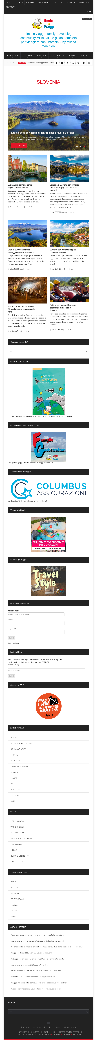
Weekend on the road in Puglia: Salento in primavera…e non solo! (36, 989)
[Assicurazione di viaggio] (48, 489)
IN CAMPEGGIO (16, 761)
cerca (85, 12)
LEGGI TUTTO (19, 146)
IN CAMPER (15, 755)
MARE (13, 784)
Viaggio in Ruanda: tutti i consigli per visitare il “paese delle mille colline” (39, 983)
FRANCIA (14, 905)
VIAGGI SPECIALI (57, 56)
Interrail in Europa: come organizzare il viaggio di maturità (33, 977)
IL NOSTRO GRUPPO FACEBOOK (69, 1032)
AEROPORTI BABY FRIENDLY (21, 743)
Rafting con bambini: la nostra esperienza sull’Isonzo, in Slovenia (63, 308)
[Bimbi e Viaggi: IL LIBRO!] (48, 391)
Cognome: (12, 628)
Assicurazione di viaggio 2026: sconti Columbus (29, 965)
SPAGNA (14, 916)
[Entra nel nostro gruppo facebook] (48, 447)
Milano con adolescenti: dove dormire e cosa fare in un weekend (36, 971)
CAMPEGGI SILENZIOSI (19, 766)
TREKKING (15, 795)
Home (8, 2)
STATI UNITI (15, 893)
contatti (19, 2)
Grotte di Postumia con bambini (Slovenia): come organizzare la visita (21, 309)
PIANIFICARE (41, 56)
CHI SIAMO (57, 1035)
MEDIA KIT (67, 1035)
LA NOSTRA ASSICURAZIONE (29, 1035)
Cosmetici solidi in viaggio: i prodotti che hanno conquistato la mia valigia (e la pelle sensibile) (47, 947)
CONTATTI (35, 1032)
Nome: (10, 620)
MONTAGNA (15, 790)
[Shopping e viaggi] (48, 581)
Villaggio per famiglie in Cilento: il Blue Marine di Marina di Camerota (37, 959)
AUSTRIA (14, 911)
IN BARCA (14, 772)
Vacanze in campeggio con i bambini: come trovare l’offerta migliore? (37, 935)
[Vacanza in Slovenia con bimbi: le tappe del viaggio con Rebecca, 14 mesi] (69, 168)
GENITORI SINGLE (17, 833)
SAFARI (13, 801)
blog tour (43, 2)
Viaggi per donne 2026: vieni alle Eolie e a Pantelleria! (31, 953)
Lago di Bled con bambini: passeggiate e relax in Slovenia (42, 132)
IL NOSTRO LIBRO (48, 1032)
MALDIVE (14, 888)
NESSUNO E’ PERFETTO (20, 856)
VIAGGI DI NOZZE (17, 827)
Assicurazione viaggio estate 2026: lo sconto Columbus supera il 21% (37, 941)
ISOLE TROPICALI (17, 899)
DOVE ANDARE (12, 56)
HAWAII (13, 882)
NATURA (84, 56)
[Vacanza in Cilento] (48, 534)
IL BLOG (14, 850)
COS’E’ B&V (10, 7)
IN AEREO (72, 56)
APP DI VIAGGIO (17, 862)
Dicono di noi (84, 2)
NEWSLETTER (24, 1032)
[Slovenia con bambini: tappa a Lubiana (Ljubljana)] (69, 233)
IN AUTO (14, 778)
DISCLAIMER (77, 1035)
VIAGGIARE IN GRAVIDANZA (21, 839)
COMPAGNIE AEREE (18, 749)
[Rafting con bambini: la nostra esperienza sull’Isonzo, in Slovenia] (69, 289)
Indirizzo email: (13, 611)
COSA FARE (27, 56)
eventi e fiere (57, 2)
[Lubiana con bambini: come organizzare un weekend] (27, 168)
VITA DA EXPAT (16, 844)
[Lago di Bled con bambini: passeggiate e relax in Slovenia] (48, 123)
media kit (71, 2)
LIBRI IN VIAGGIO (17, 821)
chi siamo (30, 2)
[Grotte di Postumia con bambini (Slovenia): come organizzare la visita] (27, 290)
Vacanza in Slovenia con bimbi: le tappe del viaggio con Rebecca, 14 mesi (64, 187)
